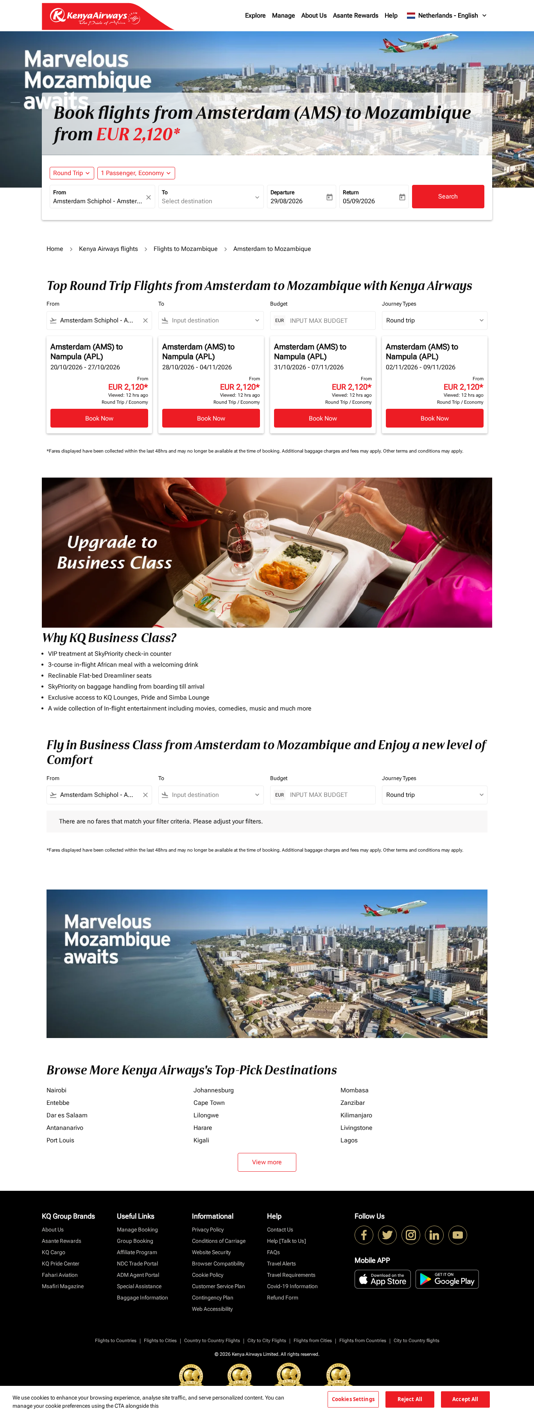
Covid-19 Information (292, 1286)
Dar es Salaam (67, 1115)
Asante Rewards (355, 15)
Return (351, 192)
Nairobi (56, 1090)
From (59, 192)
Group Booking (135, 1241)
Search (448, 196)
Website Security (211, 1252)
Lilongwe (206, 1115)
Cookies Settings (353, 1399)
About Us (314, 15)
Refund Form (282, 1297)
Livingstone (356, 1127)
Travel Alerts (281, 1263)
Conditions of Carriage (218, 1241)
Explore (255, 15)
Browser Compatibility (218, 1263)
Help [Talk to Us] (286, 1241)
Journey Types (399, 304)
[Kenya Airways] (364, 1235)
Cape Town (209, 1102)
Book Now (99, 418)
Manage (283, 15)
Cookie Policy (207, 1275)
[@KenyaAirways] (387, 1235)
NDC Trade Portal (137, 1263)
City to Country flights (416, 1340)
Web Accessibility (212, 1309)
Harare (203, 1127)
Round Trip (68, 173)
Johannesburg (214, 1090)
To (165, 192)
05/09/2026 (359, 201)
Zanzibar (352, 1102)
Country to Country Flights (212, 1340)
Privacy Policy (208, 1229)
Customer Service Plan (218, 1286)
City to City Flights (266, 1340)
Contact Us (280, 1229)
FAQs (273, 1252)
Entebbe (58, 1102)
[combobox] (98, 201)
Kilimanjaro (356, 1115)
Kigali (201, 1140)
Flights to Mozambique (186, 248)
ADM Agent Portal (138, 1275)
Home (55, 248)
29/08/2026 (287, 201)
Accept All (465, 1399)
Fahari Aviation (60, 1275)
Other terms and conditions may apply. (423, 451)
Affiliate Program (137, 1252)
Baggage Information (142, 1297)
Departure (282, 192)
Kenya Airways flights (108, 248)
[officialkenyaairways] (410, 1235)
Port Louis (60, 1140)
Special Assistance (139, 1286)
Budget (278, 304)
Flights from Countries (362, 1340)
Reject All (410, 1399)
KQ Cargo (53, 1252)
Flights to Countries (115, 1340)
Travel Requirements (291, 1275)
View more (267, 1162)
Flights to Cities (160, 1340)
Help (391, 15)
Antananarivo (65, 1127)
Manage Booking (137, 1229)
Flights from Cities (313, 1340)
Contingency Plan (212, 1297)
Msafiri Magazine (63, 1286)
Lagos (349, 1140)
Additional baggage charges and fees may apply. (332, 451)
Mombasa (354, 1090)
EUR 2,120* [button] (138, 134)
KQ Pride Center (60, 1263)
